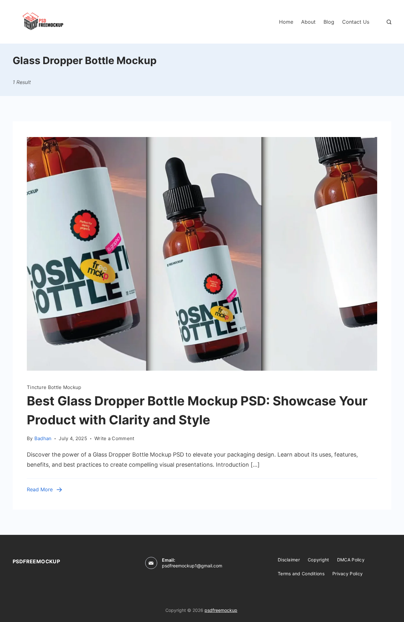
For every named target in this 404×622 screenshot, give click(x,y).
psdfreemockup (221, 610)
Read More (40, 489)
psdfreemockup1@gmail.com (192, 565)
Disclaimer (289, 559)
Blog (329, 22)
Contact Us (355, 22)
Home (286, 22)
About (308, 22)
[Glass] (202, 368)
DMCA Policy (351, 559)
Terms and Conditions (301, 573)
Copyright (318, 559)
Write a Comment (114, 437)
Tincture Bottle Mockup (54, 387)
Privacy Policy (347, 573)
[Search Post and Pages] (389, 22)
